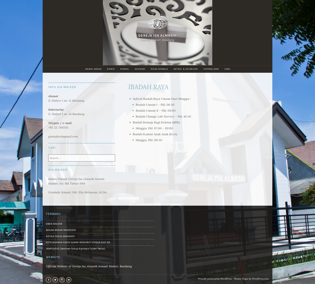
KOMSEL (124, 69)
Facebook (48, 279)
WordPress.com (260, 278)
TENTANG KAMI (211, 69)
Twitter (55, 279)
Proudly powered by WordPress (215, 278)
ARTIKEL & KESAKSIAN (186, 69)
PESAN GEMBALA (159, 69)
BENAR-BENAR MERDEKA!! (61, 230)
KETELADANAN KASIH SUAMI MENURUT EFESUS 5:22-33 (78, 242)
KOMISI (111, 69)
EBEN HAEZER (54, 223)
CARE (227, 69)
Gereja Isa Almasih (157, 35)
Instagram (62, 279)
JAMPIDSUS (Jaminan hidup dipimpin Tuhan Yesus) (75, 248)
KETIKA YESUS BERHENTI (60, 236)
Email (68, 279)
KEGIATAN (140, 69)
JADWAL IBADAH (93, 69)
